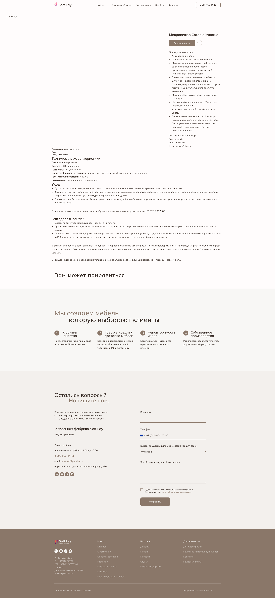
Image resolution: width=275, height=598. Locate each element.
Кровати (145, 556)
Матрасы (102, 571)
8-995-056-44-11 (64, 455)
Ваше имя (145, 412)
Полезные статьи (192, 561)
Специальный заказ (121, 5)
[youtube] (62, 474)
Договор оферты (192, 546)
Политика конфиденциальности (201, 551)
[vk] (57, 474)
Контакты (173, 5)
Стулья (144, 561)
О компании (104, 551)
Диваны (145, 546)
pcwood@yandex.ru (72, 461)
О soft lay (159, 5)
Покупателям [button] (142, 5)
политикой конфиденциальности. (175, 492)
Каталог (145, 541)
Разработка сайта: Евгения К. (197, 590)
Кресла (144, 551)
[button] (182, 43)
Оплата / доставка (107, 556)
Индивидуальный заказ (110, 576)
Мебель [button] (102, 5)
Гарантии (102, 561)
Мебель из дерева (150, 566)
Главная (102, 546)
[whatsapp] (72, 474)
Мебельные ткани (107, 566)
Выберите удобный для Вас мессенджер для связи (168, 445)
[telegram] (67, 474)
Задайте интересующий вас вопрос (160, 462)
